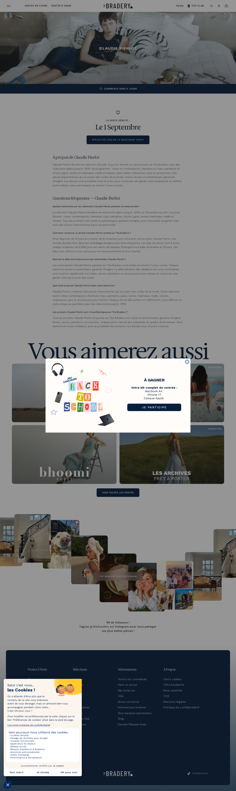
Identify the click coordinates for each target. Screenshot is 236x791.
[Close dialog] (187, 362)
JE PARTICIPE (154, 407)
